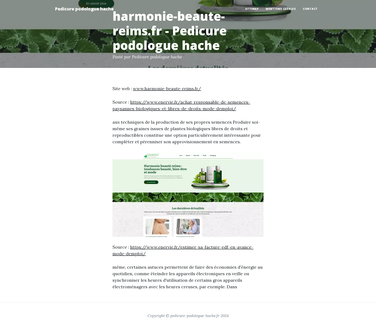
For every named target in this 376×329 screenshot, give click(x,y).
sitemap (252, 9)
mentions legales (281, 9)
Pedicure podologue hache (84, 9)
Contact (310, 9)
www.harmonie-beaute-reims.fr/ (167, 88)
